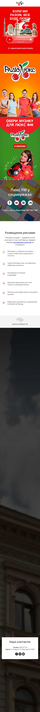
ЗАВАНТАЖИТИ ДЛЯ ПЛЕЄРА (21, 48)
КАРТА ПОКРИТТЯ (20, 324)
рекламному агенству (22, 242)
